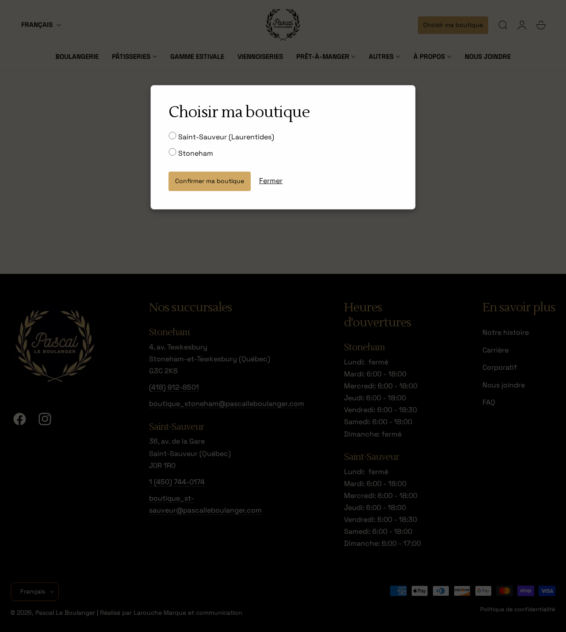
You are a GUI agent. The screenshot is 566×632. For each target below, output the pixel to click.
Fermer (271, 180)
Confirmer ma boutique (209, 181)
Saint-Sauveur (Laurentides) (225, 137)
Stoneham (194, 153)
